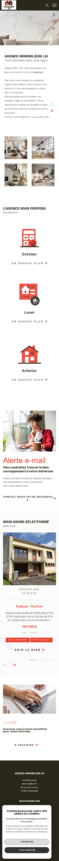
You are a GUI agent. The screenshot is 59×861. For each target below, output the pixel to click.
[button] (14, 664)
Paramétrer (26, 841)
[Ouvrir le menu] (54, 5)
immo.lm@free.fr (29, 784)
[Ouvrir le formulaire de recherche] (47, 5)
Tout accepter (27, 850)
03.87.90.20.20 (29, 780)
